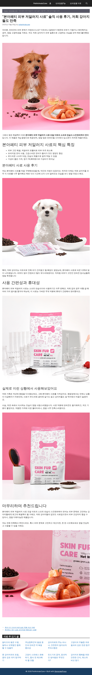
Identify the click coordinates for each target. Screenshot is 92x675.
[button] (86, 3)
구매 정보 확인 (46, 41)
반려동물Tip (61, 3)
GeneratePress (61, 671)
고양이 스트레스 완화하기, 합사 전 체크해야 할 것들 (34, 657)
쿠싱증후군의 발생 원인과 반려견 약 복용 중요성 (34, 645)
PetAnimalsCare (40, 3)
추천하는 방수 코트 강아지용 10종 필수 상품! (20, 630)
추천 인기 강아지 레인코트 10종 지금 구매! (20, 627)
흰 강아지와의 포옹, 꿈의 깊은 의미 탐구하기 (11, 657)
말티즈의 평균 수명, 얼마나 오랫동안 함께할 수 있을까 (11, 645)
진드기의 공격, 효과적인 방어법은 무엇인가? (57, 657)
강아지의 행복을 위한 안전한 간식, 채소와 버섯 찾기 (80, 657)
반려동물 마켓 (75, 3)
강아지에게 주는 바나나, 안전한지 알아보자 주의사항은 (57, 645)
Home (6, 11)
